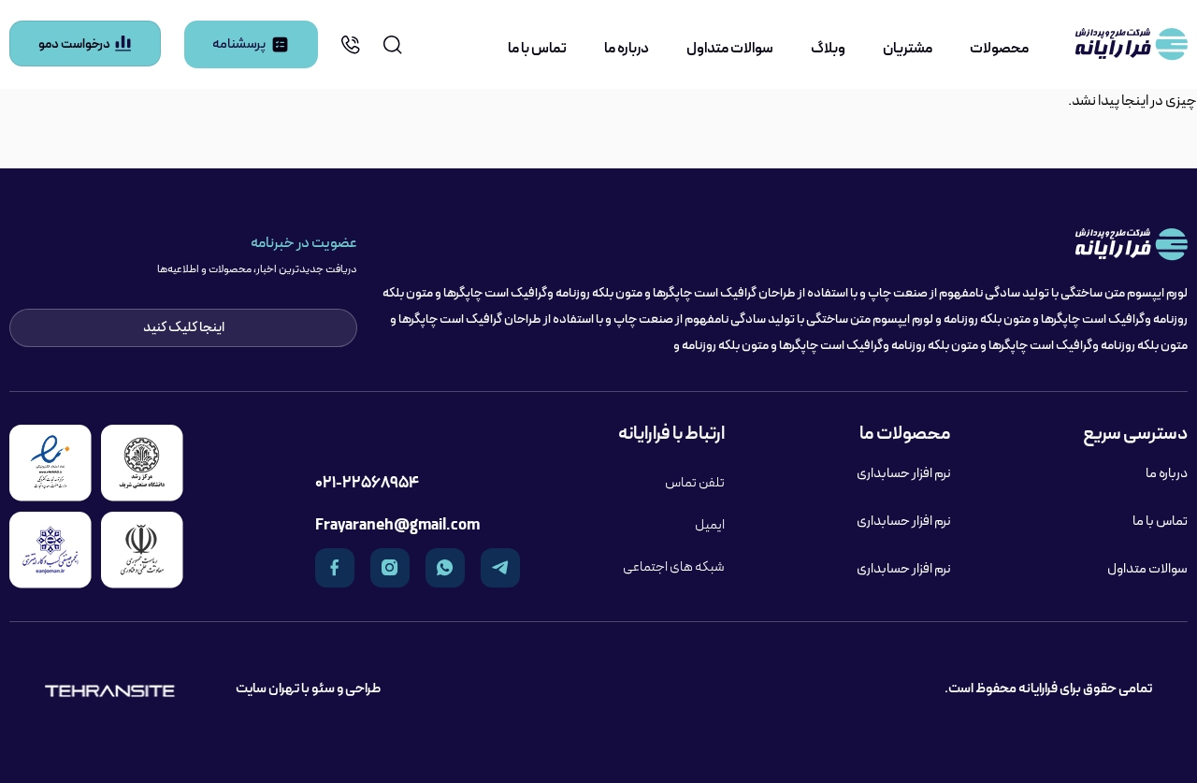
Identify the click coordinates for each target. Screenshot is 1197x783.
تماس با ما (537, 48)
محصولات (999, 48)
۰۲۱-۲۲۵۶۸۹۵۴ (367, 483)
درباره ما (626, 48)
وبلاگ (828, 48)
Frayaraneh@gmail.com (397, 525)
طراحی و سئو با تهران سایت (308, 688)
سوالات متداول (729, 48)
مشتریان (907, 48)
